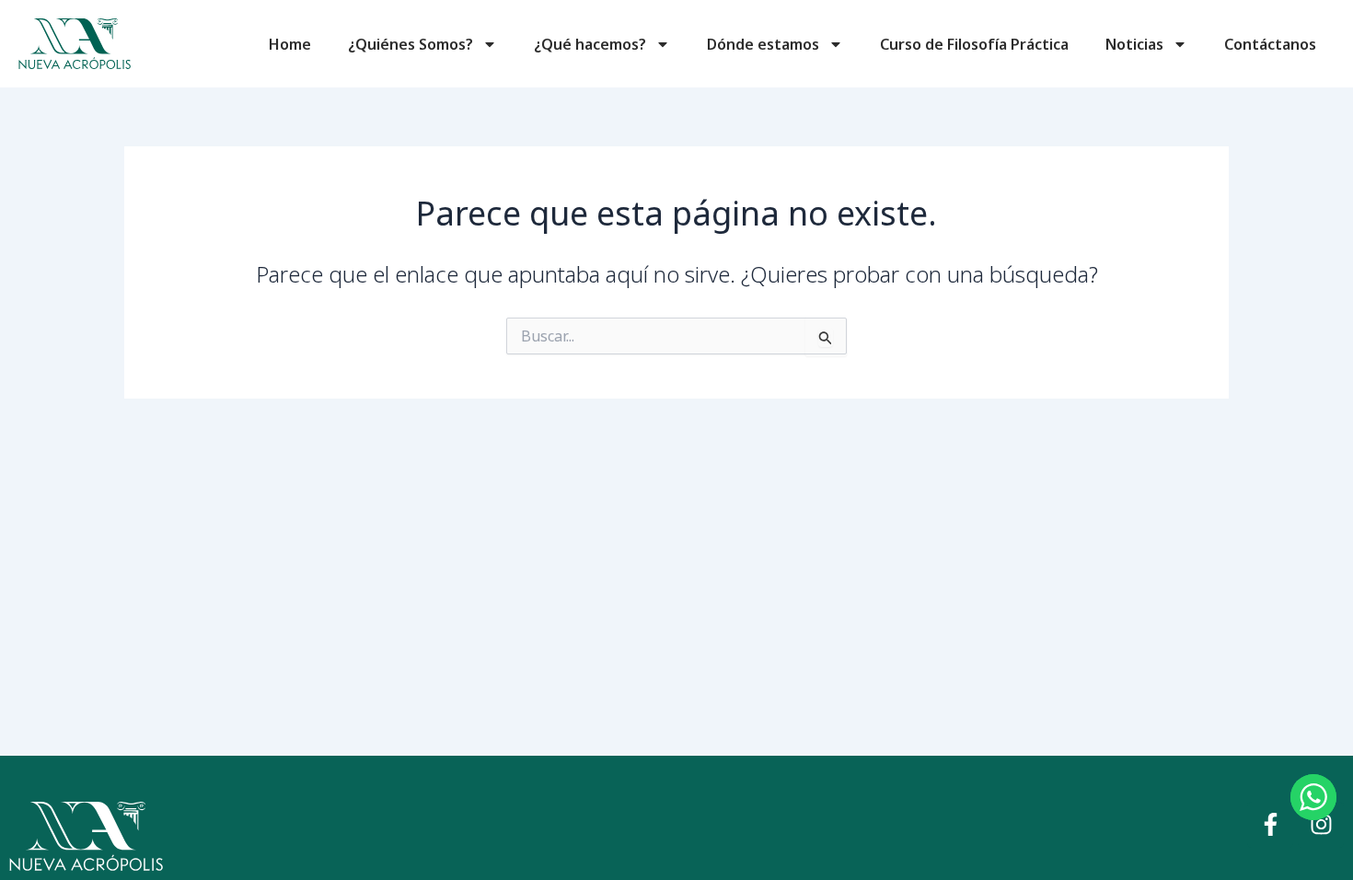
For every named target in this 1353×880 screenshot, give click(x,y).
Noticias (1134, 44)
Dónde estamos (763, 44)
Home (290, 44)
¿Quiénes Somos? (410, 44)
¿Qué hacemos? (590, 44)
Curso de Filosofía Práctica (974, 44)
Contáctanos (1270, 44)
